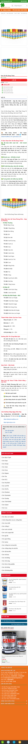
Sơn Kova (5, 470)
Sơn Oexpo (5, 463)
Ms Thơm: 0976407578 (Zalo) (9, 688)
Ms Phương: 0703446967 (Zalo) (10, 690)
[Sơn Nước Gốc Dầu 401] (4, 610)
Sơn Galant (5, 504)
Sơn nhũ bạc (5, 554)
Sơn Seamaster (6, 495)
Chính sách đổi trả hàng (8, 92)
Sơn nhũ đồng (6, 557)
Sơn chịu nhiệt (6, 523)
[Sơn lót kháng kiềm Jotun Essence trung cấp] (4, 581)
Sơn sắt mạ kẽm (9, 430)
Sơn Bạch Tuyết (6, 457)
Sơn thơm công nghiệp (8, 564)
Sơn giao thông (6, 539)
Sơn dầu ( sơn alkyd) (8, 516)
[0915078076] (2, 742)
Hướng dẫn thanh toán (8, 90)
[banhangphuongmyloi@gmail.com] (19, 742)
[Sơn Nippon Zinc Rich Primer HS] (4, 602)
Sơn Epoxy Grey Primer (9, 620)
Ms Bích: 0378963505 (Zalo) (9, 697)
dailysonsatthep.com (6, 136)
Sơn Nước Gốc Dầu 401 (15, 608)
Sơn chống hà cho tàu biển (9, 545)
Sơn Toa (4, 476)
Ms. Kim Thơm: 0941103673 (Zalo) (10, 698)
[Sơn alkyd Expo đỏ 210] (4, 588)
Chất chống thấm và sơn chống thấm (12, 520)
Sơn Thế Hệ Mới (6, 501)
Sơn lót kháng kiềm (7, 570)
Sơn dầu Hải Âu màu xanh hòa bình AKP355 (17, 594)
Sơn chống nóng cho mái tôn (10, 548)
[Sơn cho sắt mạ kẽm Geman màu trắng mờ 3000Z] (14, 643)
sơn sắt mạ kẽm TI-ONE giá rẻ (16, 443)
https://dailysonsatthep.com (11, 419)
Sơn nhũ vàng (6, 561)
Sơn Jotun (5, 467)
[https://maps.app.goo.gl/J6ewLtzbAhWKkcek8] (14, 742)
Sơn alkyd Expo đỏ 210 (14, 587)
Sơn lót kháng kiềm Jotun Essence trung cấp (17, 580)
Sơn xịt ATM (5, 486)
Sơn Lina (4, 508)
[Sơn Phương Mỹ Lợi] (5, 5)
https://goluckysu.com (9, 422)
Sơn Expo (5, 460)
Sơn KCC (4, 479)
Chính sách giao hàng (7, 89)
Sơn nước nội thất (7, 529)
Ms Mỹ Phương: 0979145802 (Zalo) (11, 687)
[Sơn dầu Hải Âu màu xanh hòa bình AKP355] (4, 595)
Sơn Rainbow (6, 492)
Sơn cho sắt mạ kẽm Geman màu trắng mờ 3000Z (12, 657)
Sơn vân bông (6, 567)
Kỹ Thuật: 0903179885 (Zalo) (9, 695)
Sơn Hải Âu (5, 489)
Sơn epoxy (5, 542)
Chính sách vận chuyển (8, 87)
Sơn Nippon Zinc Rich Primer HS (17, 601)
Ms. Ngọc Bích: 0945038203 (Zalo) (10, 693)
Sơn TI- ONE (8, 432)
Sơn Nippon (5, 473)
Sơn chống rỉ (5, 526)
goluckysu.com (17, 136)
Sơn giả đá (5, 535)
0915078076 (24, 1)
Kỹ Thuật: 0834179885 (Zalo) (9, 692)
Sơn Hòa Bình (6, 482)
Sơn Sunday (5, 498)
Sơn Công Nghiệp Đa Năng (17, 624)
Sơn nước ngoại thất (7, 532)
